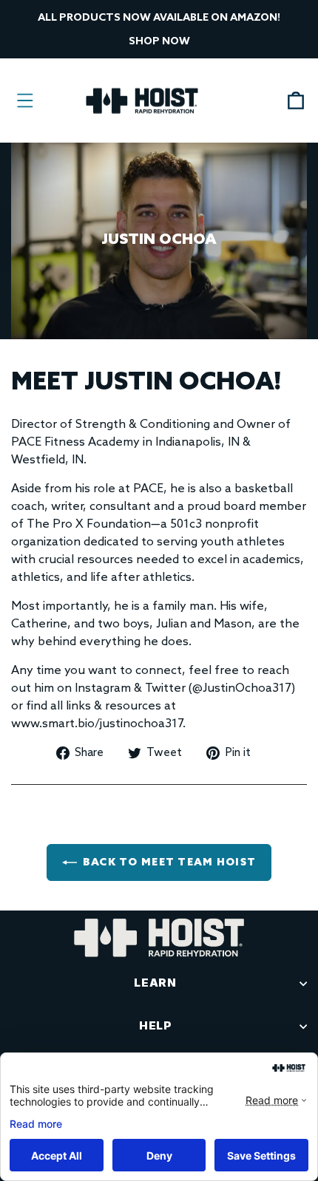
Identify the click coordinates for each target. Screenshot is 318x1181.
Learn (155, 983)
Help (155, 1025)
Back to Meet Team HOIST (169, 863)
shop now (159, 41)
